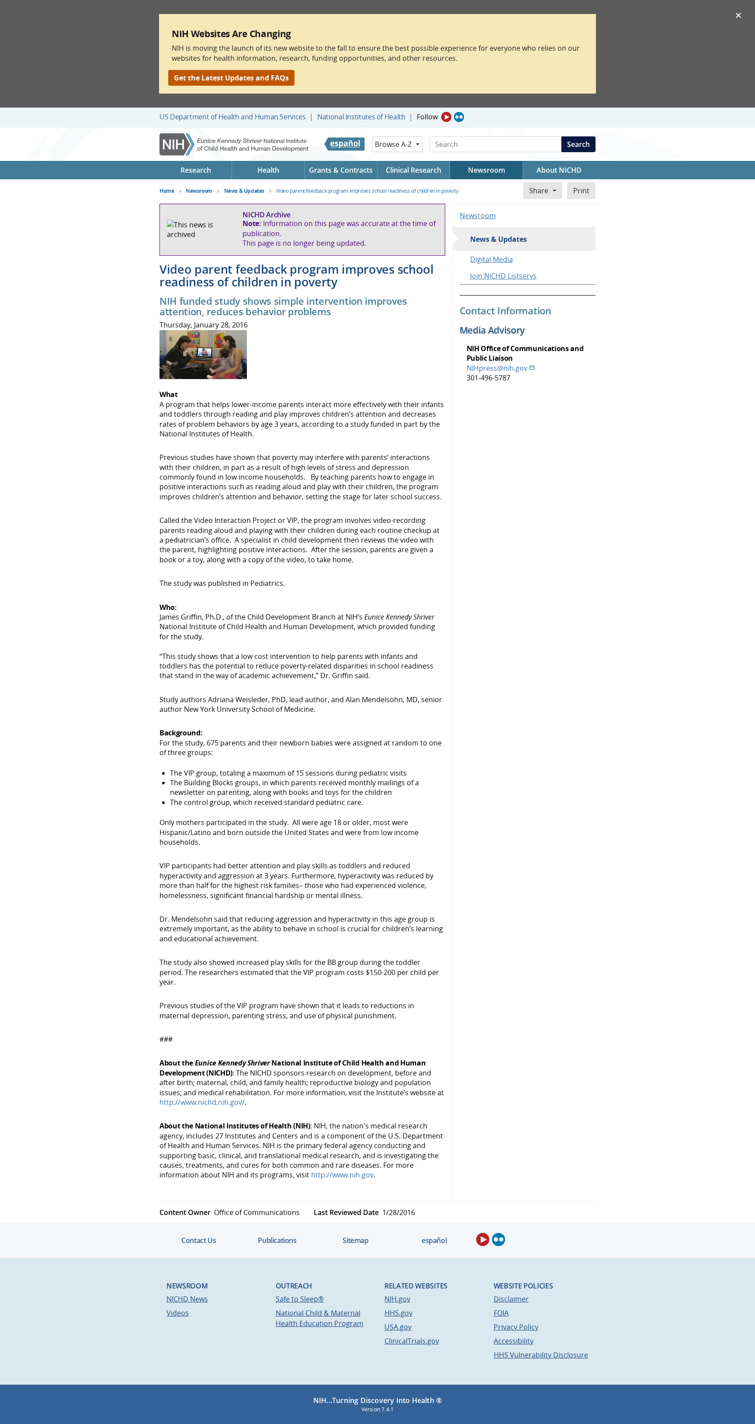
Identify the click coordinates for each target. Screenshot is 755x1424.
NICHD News (187, 1299)
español (434, 1240)
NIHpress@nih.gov (497, 368)
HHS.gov (398, 1313)
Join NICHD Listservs (503, 276)
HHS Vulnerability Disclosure (541, 1355)
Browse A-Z (393, 144)
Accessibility (513, 1341)
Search (578, 144)
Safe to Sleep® (300, 1299)
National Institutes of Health (361, 117)
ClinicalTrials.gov (411, 1341)
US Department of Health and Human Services (232, 117)
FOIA (501, 1313)
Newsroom (478, 215)
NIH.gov (397, 1299)
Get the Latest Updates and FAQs (231, 78)
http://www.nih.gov (342, 1175)
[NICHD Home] (234, 144)
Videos (177, 1313)
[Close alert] (738, 15)
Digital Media (491, 259)
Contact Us (198, 1240)
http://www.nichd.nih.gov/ (202, 1102)
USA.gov (398, 1327)
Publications (277, 1240)
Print (581, 190)
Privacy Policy (516, 1327)
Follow (427, 117)
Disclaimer (511, 1299)
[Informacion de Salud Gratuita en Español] (344, 144)
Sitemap (355, 1240)
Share (538, 190)
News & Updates (498, 239)
